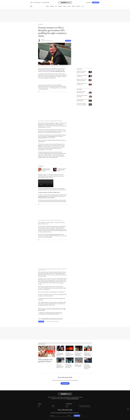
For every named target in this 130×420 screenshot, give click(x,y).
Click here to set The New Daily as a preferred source (50, 312)
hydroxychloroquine (42, 137)
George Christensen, (42, 196)
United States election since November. (46, 197)
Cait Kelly (42, 39)
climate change (51, 136)
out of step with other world (52, 234)
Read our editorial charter (72, 398)
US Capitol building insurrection (58, 71)
